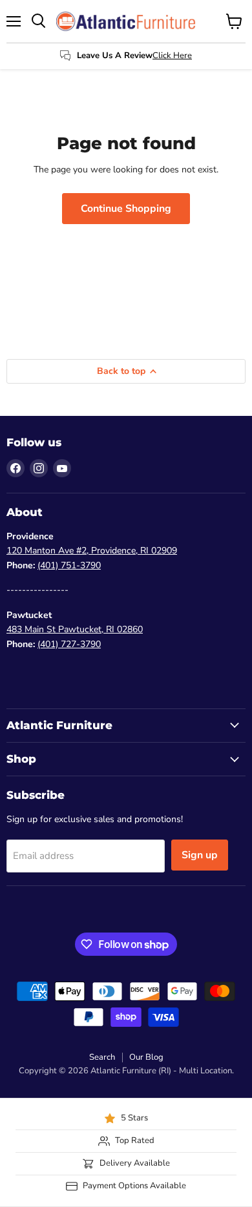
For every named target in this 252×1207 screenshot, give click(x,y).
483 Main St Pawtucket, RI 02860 (74, 629)
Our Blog (146, 1057)
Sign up (200, 855)
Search (102, 1057)
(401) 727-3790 (69, 644)
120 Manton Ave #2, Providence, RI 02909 (91, 550)
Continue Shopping (126, 208)
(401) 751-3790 (69, 565)
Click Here (172, 55)
